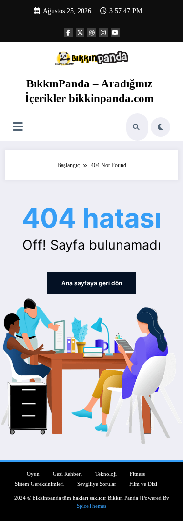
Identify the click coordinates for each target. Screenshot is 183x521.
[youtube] (115, 32)
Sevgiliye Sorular (96, 484)
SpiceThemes (91, 506)
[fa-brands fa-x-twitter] (80, 32)
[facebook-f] (68, 32)
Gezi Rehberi (67, 474)
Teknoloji (106, 474)
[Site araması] (136, 127)
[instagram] (103, 32)
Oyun (33, 474)
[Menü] (18, 126)
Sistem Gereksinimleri (39, 484)
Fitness (137, 474)
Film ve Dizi (143, 484)
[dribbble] (91, 32)
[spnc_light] (160, 127)
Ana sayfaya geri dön (91, 283)
